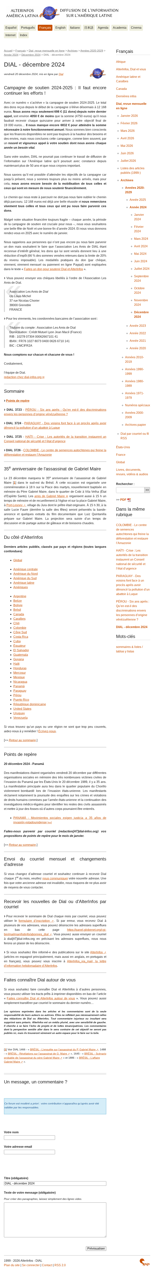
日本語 (88, 27)
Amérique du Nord (25, 573)
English (60, 27)
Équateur (19, 645)
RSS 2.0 (60, 1265)
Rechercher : (125, 484)
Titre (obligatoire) (16, 1178)
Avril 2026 (127, 138)
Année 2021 (138, 340)
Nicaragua (20, 681)
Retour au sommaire (22, 740)
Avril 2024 (141, 246)
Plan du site (12, 1265)
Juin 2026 (127, 153)
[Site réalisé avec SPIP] (144, 1262)
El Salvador (21, 650)
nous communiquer (55, 878)
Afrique (121, 61)
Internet (10, 35)
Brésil (17, 609)
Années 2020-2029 (91, 50)
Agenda (103, 27)
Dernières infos (126, 96)
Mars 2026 (128, 130)
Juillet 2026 (128, 160)
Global (17, 560)
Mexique (19, 677)
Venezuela (20, 717)
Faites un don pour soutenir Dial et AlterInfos (53, 269)
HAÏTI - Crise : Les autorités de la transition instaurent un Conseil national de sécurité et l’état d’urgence (132, 559)
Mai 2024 (140, 253)
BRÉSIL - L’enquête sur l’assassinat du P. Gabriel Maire (63, 1049)
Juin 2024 (140, 261)
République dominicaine (29, 704)
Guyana (18, 659)
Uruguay (19, 713)
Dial (61, 74)
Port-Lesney (14, 505)
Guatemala (20, 654)
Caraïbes (19, 618)
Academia (119, 27)
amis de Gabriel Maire (49, 496)
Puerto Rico (21, 699)
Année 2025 (138, 199)
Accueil (8, 50)
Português (28, 27)
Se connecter (31, 1265)
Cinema (136, 27)
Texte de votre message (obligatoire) (30, 1192)
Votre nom (11, 1132)
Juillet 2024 (141, 268)
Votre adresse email (18, 1146)
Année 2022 (138, 333)
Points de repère (17, 400)
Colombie (19, 627)
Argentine (19, 596)
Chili (16, 623)
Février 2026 (129, 123)
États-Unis (123, 447)
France (120, 454)
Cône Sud (20, 632)
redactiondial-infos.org (23, 377)
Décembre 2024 (31, 54)
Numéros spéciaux (137, 405)
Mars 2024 (141, 238)
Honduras (19, 668)
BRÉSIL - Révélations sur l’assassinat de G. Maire (37, 1053)
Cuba (17, 641)
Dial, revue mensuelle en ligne (47, 50)
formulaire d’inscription (34, 920)
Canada (18, 614)
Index (23, 35)
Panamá (19, 686)
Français (45, 27)
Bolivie (18, 605)
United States (22, 708)
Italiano (75, 27)
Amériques (20, 587)
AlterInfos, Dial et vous (131, 69)
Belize (17, 600)
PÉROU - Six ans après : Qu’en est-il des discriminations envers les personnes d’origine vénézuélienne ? (132, 610)
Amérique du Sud (25, 578)
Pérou (17, 695)
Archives (72, 50)
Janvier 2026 (129, 115)
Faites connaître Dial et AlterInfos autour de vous (41, 998)
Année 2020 (138, 348)
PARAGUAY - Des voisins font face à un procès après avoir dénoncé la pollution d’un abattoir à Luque (133, 585)
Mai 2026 (127, 145)
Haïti (16, 663)
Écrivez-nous (47, 731)
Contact (47, 1265)
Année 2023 (138, 325)
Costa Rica (20, 636)
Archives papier (135, 424)
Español (11, 27)
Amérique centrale (25, 569)
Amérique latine (23, 582)
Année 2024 (11, 54)
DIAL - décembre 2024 (131, 627)
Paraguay (19, 690)
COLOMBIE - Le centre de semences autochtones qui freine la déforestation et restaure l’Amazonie (132, 534)
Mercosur (19, 672)
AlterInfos (96, 952)
